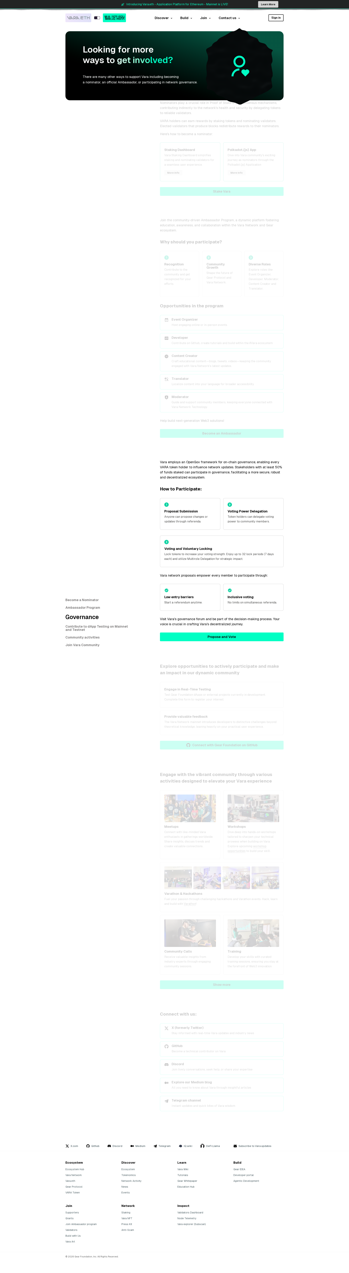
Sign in (276, 17)
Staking (125, 1212)
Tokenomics (128, 1175)
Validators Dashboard (190, 1212)
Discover (162, 18)
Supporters (72, 1212)
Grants (69, 1218)
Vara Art (70, 1241)
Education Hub (185, 1186)
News (124, 1186)
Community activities (82, 637)
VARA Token (72, 1192)
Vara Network (73, 1175)
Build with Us (73, 1235)
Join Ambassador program (81, 1224)
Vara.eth (70, 1180)
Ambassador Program (82, 607)
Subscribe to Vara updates (254, 1146)
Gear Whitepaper (187, 1180)
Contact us (227, 18)
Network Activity (131, 1180)
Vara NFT (126, 1218)
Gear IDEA (239, 1169)
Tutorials (182, 1175)
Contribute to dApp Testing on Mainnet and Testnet (96, 628)
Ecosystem (128, 1169)
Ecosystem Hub (74, 1169)
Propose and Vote (222, 637)
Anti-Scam (127, 1229)
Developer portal (243, 1175)
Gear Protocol (74, 1186)
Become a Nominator (82, 600)
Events (125, 1192)
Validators (71, 1229)
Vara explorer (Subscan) (191, 1224)
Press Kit (126, 1224)
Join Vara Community (82, 645)
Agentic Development (246, 1180)
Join (203, 18)
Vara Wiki (182, 1169)
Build (184, 18)
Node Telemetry (186, 1218)
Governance (82, 617)
